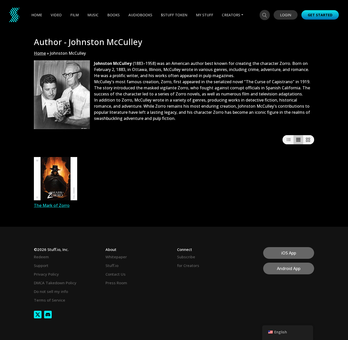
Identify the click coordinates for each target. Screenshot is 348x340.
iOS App (288, 253)
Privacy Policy (46, 274)
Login (285, 14)
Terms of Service (49, 300)
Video (56, 14)
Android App (288, 268)
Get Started (320, 14)
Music (93, 14)
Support (41, 265)
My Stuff (204, 14)
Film (74, 14)
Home (36, 14)
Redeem (41, 256)
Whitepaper (116, 256)
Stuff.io (111, 265)
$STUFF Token (174, 14)
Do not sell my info (51, 291)
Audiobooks (140, 14)
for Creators (188, 265)
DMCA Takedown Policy (55, 282)
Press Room (116, 282)
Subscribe (186, 256)
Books (113, 14)
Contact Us (115, 274)
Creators (231, 14)
